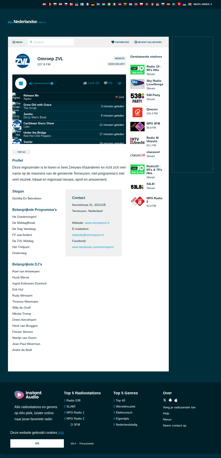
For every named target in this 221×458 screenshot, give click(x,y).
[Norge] (135, 4)
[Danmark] (71, 4)
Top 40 (21, 152)
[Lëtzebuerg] (130, 4)
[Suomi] (82, 4)
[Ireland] (108, 4)
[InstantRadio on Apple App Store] (176, 401)
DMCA (72, 443)
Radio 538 (73, 400)
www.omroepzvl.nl (97, 222)
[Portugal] (146, 4)
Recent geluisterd (149, 42)
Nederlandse (29, 21)
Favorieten (122, 42)
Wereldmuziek (125, 406)
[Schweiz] (179, 4)
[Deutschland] (92, 4)
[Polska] (141, 4)
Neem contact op (174, 425)
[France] (87, 4)
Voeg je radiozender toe (179, 407)
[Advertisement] (134, 22)
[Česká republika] (65, 4)
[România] (152, 4)
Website (120, 58)
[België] (49, 4)
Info (61, 432)
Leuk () (93, 83)
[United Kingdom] (189, 4)
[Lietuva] (125, 4)
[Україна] (184, 4)
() (110, 83)
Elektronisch (124, 412)
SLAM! (71, 406)
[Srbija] (157, 4)
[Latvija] (119, 4)
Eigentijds (122, 418)
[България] (55, 4)
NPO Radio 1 (75, 412)
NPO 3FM (73, 424)
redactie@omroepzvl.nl (88, 235)
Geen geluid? (116, 64)
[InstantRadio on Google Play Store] (170, 401)
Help (166, 413)
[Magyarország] (103, 4)
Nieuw (167, 419)
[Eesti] (76, 4)
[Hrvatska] (60, 4)
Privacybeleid (86, 443)
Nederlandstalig (126, 424)
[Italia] (114, 4)
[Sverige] (173, 4)
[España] (168, 4)
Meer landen (201, 4)
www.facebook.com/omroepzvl (93, 247)
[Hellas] (98, 4)
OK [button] (37, 443)
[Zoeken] (31, 42)
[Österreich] (44, 4)
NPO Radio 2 (75, 418)
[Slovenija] (162, 4)
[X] (164, 401)
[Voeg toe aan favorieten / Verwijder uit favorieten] (119, 84)
